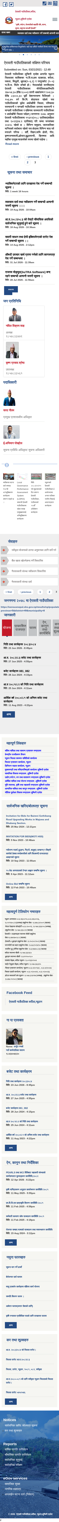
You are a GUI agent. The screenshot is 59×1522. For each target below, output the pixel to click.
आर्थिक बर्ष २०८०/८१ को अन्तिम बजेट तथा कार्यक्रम (27, 1134)
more (11, 289)
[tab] (29, 550)
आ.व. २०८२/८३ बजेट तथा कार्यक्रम (22, 657)
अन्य (9, 714)
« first (14, 156)
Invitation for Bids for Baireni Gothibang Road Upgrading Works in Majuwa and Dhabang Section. (28, 819)
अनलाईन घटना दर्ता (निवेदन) (19, 1494)
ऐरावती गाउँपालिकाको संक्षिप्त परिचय (27, 63)
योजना (7, 630)
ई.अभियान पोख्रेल (12, 443)
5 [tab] (35, 54)
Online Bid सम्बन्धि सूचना (18, 884)
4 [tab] (31, 54)
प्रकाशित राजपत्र (20, 627)
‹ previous (33, 156)
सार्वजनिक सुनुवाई (13, 1459)
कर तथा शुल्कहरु (13, 1430)
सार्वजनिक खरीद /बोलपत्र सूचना (21, 1425)
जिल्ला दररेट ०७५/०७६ (15, 1392)
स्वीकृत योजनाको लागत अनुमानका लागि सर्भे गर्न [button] (34, 550)
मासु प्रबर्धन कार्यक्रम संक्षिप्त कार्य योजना (22, 1286)
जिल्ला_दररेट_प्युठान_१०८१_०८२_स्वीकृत (24, 1369)
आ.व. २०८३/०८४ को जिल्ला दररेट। (21, 1349)
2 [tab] (23, 54)
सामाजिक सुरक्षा (12, 1484)
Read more (12, 143)
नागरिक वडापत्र (13, 1489)
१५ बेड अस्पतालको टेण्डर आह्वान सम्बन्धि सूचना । (26, 870)
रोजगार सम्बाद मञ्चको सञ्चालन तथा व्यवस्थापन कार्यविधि (29, 1229)
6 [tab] (39, 54)
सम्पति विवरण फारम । (15, 1296)
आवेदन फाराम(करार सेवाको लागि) (19, 1306)
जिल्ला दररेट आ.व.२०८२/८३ (18, 1359)
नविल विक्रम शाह (15, 325)
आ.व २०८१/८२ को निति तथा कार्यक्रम (23, 684)
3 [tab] (27, 54)
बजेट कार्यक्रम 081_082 (17, 671)
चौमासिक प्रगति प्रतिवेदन (18, 1454)
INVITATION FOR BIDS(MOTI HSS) (24, 836)
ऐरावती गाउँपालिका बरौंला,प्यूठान (25, 1001)
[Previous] (3, 47)
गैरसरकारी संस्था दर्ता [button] (22, 581)
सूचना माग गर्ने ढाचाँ (14, 1267)
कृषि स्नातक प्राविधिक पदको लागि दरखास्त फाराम (26, 1315)
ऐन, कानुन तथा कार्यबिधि (44, 627)
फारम (33, 628)
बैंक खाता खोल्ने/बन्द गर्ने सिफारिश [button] (27, 560)
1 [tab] (19, 54)
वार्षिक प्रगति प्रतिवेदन (16, 1449)
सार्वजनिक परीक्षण (13, 1465)
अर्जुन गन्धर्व (18, 1046)
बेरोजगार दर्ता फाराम (14, 1276)
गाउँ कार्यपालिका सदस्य (15, 1050)
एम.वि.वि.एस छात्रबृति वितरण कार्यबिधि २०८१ (24, 1203)
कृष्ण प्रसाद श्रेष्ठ (15, 362)
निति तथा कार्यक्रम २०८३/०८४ (20, 644)
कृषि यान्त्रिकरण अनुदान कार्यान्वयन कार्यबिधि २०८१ (27, 1189)
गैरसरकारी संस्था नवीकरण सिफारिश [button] (29, 571)
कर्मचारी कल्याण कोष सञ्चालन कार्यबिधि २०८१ (25, 1216)
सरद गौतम (8, 410)
